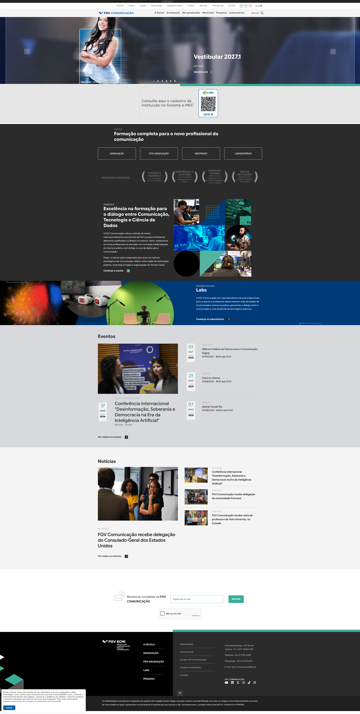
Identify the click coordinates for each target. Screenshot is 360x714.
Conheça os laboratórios (210, 319)
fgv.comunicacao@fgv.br (244, 667)
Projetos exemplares (190, 667)
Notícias (120, 5)
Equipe (143, 5)
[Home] (116, 13)
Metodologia (156, 5)
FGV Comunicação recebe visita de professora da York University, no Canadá (232, 519)
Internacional (217, 5)
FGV (167, 1)
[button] (27, 51)
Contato (231, 5)
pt (241, 6)
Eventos (132, 5)
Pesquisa (221, 12)
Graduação (173, 12)
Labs (146, 670)
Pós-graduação (191, 12)
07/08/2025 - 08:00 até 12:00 (217, 406)
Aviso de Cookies (25, 701)
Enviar (236, 599)
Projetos (191, 5)
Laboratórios (237, 12)
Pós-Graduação (159, 153)
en (246, 6)
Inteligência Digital (175, 5)
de (250, 6)
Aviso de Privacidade (52, 701)
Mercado (203, 5)
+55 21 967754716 (244, 661)
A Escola (159, 12)
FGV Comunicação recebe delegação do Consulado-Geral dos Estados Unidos (136, 540)
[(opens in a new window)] (180, 103)
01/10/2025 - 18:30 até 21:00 (229, 351)
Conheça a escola (113, 270)
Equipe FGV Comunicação (193, 659)
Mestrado (208, 12)
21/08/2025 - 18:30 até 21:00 (216, 377)
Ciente (9, 708)
